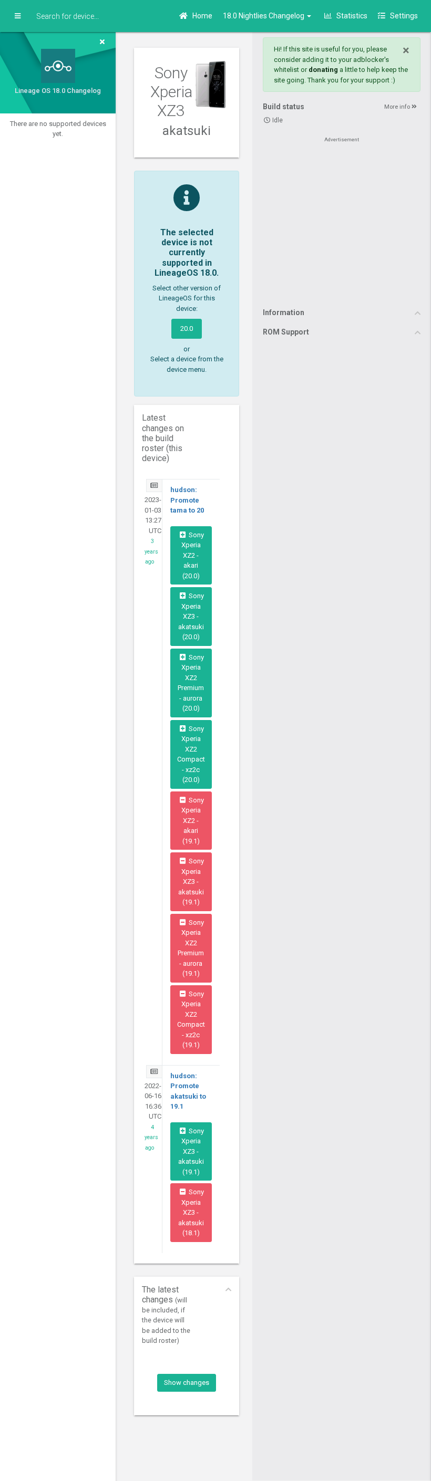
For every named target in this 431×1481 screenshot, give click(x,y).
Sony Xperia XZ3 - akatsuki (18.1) (191, 1212)
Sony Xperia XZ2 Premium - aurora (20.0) (191, 683)
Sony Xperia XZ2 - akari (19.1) (192, 820)
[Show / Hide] (17, 16)
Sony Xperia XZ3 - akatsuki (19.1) (191, 881)
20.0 (186, 328)
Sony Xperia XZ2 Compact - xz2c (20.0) (191, 754)
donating (323, 70)
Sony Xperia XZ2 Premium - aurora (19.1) (191, 948)
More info (398, 106)
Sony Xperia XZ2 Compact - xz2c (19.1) (191, 1019)
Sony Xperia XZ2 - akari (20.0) (192, 555)
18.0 (264, 16)
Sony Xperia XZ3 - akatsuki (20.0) (191, 616)
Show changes (186, 1382)
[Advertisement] (341, 221)
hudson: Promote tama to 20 (187, 500)
